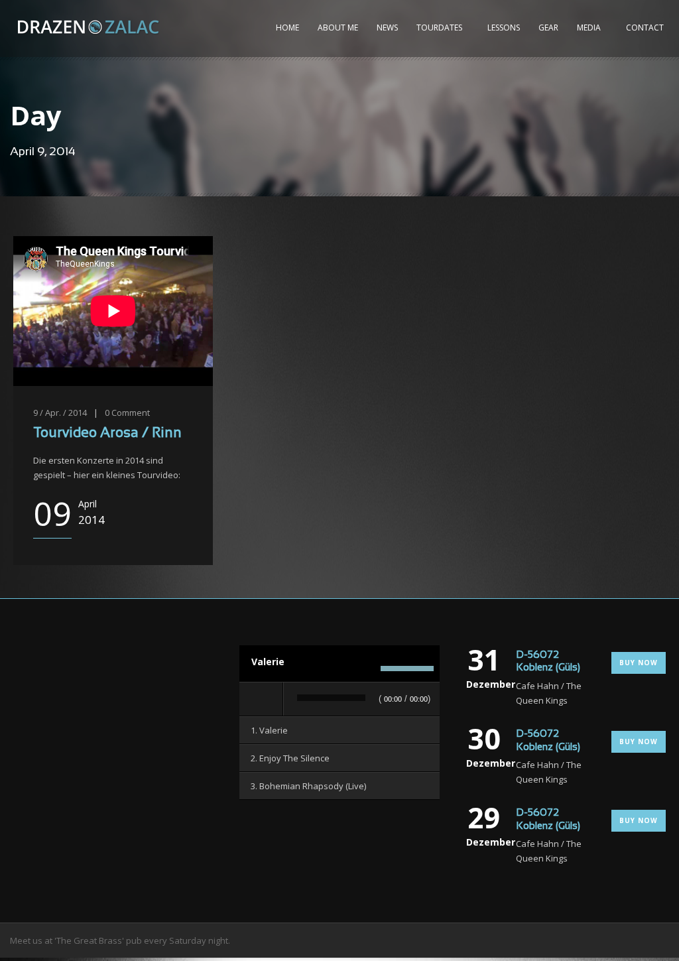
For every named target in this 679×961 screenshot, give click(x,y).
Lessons (503, 27)
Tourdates (439, 27)
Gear (548, 27)
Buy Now (638, 662)
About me (338, 27)
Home (287, 27)
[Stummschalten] (366, 668)
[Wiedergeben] (262, 699)
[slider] (407, 670)
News (387, 27)
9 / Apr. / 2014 (60, 412)
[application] (339, 699)
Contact (645, 27)
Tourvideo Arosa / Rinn (107, 433)
